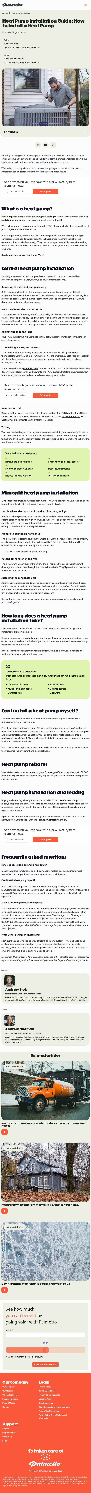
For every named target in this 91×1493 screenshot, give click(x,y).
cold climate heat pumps (13, 220)
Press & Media (8, 1403)
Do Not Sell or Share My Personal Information (53, 1416)
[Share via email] (45, 145)
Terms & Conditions (47, 1391)
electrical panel (30, 368)
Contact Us (7, 1437)
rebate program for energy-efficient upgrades (51, 772)
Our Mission (7, 1391)
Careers (5, 1407)
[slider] (46, 1350)
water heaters (26, 229)
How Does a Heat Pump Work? (29, 255)
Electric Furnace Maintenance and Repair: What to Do (35, 1283)
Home (5, 13)
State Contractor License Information (55, 1407)
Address (10, 1330)
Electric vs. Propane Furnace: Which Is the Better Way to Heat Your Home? (43, 1124)
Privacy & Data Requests (49, 1395)
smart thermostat (71, 416)
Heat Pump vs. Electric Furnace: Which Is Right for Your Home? (40, 1204)
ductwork (32, 638)
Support (5, 1428)
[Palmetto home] (12, 5)
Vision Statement (9, 1395)
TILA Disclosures (46, 1403)
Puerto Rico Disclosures (49, 1411)
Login (4, 1441)
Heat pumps (7, 216)
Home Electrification (21, 13)
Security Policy (45, 1399)
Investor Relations (10, 1399)
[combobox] (17, 191)
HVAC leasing (36, 803)
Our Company (8, 1387)
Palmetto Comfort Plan (49, 819)
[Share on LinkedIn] (53, 145)
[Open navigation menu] (85, 5)
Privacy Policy (45, 1387)
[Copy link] (38, 145)
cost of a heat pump (67, 800)
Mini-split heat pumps (12, 500)
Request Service (9, 1433)
